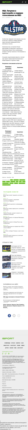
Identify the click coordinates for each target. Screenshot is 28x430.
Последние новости (10, 192)
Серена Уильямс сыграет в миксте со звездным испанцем (12, 213)
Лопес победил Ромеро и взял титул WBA (13, 231)
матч (11, 180)
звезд (4, 181)
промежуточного (6, 184)
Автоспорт (20, 348)
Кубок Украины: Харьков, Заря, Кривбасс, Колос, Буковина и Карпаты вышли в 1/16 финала (13, 306)
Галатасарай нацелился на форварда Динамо (12, 204)
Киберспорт (6, 345)
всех (17, 181)
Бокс (22, 343)
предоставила (22, 183)
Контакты (4, 381)
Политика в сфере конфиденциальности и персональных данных (13, 390)
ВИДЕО (22, 345)
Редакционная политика (6, 387)
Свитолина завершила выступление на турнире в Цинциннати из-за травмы (13, 293)
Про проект (4, 385)
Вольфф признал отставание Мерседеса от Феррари (13, 218)
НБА (13, 177)
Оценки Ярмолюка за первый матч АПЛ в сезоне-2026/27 (13, 227)
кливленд (13, 181)
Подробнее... (8, 424)
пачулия (11, 183)
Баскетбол (9, 177)
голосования (5, 183)
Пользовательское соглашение (8, 392)
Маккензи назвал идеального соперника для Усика (13, 209)
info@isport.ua (11, 365)
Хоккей (11, 348)
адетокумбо (22, 180)
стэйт (24, 181)
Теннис (18, 345)
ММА (15, 348)
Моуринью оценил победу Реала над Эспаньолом (12, 222)
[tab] (9, 315)
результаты (16, 180)
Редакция (4, 383)
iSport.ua (4, 177)
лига (20, 181)
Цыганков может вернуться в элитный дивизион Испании (13, 236)
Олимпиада (7, 343)
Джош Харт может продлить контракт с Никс (13, 195)
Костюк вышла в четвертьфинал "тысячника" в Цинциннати (11, 300)
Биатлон (18, 343)
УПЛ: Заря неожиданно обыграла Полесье (13, 297)
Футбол (13, 343)
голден (8, 181)
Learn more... (17, 427)
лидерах (16, 183)
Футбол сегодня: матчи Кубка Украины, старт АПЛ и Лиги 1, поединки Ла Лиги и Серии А (13, 288)
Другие (7, 348)
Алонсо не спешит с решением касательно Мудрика (11, 200)
